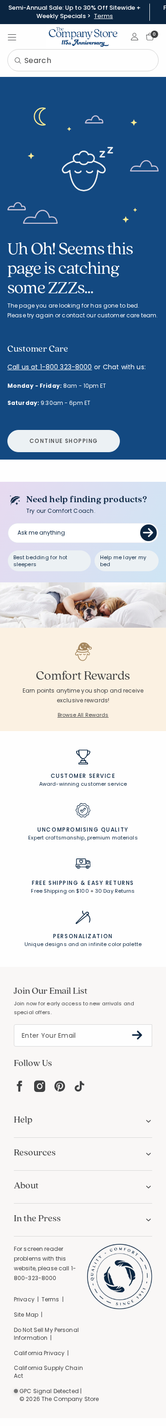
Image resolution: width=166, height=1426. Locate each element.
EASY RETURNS (111, 883)
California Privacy (39, 1353)
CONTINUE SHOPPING (64, 441)
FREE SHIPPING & (58, 883)
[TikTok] (79, 1086)
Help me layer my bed (123, 561)
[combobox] (83, 60)
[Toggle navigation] (12, 37)
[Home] (83, 36)
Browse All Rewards (83, 715)
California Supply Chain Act (48, 1372)
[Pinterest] (59, 1086)
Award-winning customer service (83, 784)
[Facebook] (19, 1086)
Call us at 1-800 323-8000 (49, 367)
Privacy (24, 1299)
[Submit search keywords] (18, 61)
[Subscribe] (137, 1035)
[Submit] (148, 532)
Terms (103, 16)
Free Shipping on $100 (60, 891)
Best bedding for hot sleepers (40, 561)
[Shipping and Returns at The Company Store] (83, 867)
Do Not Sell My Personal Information (46, 1334)
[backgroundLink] (74, 12)
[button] (134, 36)
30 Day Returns (115, 891)
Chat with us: (124, 367)
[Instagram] (39, 1086)
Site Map (26, 1315)
